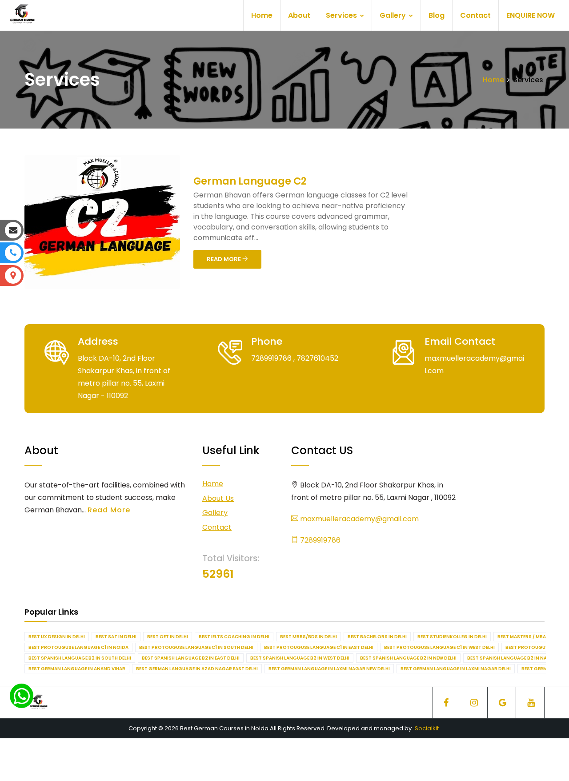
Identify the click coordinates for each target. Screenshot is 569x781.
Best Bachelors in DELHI (377, 636)
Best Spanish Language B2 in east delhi (191, 658)
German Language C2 (250, 181)
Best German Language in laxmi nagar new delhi (329, 668)
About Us (218, 498)
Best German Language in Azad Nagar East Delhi (197, 668)
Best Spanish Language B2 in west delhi (299, 658)
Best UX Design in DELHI (56, 636)
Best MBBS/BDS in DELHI (308, 636)
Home (261, 15)
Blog (437, 15)
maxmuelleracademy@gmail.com (358, 519)
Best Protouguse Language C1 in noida (78, 647)
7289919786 (319, 540)
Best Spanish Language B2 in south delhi (79, 658)
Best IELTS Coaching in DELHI (234, 636)
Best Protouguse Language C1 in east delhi (318, 647)
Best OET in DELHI (167, 636)
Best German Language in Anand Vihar (76, 668)
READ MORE (224, 259)
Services (342, 15)
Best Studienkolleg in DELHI (452, 636)
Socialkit (427, 728)
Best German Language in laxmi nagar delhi (456, 668)
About (299, 15)
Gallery (394, 15)
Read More (109, 510)
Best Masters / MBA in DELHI (531, 636)
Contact (475, 15)
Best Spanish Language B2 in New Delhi (408, 658)
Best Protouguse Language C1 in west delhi (439, 647)
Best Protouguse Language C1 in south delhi (196, 647)
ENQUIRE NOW (530, 15)
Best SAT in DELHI (116, 636)
